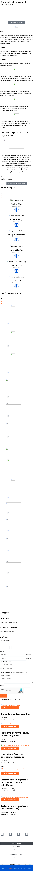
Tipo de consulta (5, 673)
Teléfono (2, 669)
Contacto (16, 850)
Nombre (3, 651)
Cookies (16, 858)
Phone (2, 685)
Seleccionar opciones (10, 708)
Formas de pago (16, 861)
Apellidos (28, 658)
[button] (1, 195)
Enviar (3, 696)
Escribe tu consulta (6, 675)
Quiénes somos (16, 843)
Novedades (16, 846)
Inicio (16, 840)
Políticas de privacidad (16, 854)
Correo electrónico (6, 661)
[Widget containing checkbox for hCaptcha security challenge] (12, 691)
